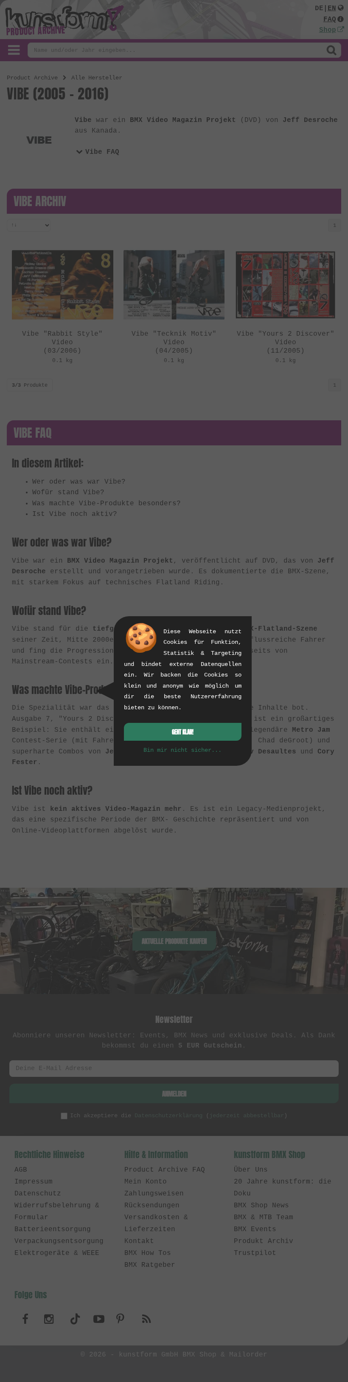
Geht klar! (183, 732)
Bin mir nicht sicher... (182, 750)
